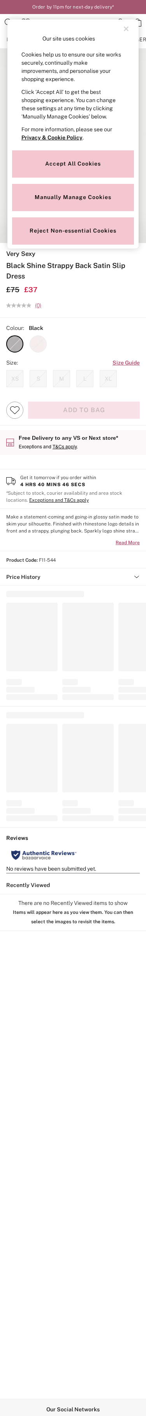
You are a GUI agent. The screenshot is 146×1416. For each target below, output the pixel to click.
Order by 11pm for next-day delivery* (73, 7)
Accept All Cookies (73, 163)
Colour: (15, 328)
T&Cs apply (65, 446)
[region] (73, 134)
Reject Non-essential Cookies (73, 230)
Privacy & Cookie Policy (52, 137)
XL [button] (108, 379)
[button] (14, 344)
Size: (12, 363)
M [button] (61, 379)
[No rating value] (20, 305)
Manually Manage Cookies (73, 197)
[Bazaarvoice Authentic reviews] (43, 855)
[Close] (126, 28)
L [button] (84, 379)
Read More (128, 542)
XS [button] (15, 379)
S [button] (38, 379)
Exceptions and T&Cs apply (59, 500)
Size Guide (126, 363)
